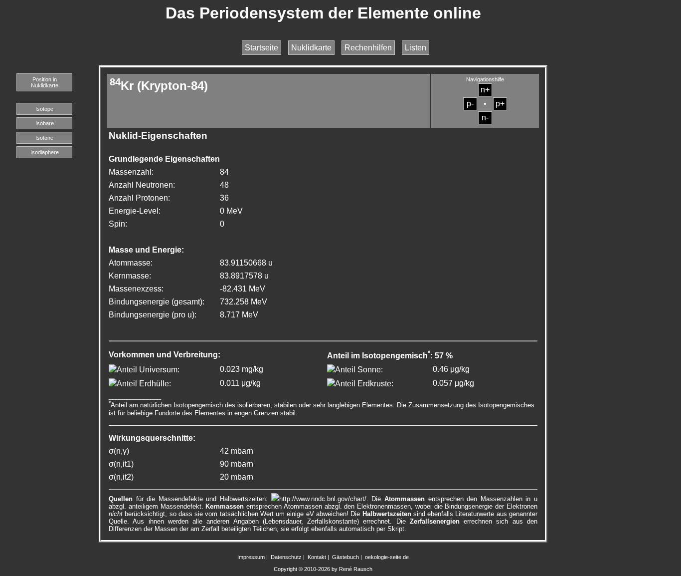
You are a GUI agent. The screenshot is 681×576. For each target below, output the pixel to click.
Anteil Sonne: (359, 369)
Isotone (44, 138)
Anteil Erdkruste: (364, 383)
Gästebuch (345, 557)
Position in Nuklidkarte (44, 82)
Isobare (44, 123)
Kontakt (317, 557)
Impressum (251, 557)
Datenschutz (286, 557)
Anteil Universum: (148, 369)
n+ (485, 89)
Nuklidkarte (311, 47)
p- (470, 103)
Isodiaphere (44, 152)
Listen (415, 47)
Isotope (44, 109)
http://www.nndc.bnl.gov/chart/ (322, 499)
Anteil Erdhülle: (144, 383)
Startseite (261, 47)
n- (485, 117)
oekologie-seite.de (387, 557)
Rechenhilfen (368, 47)
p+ (500, 103)
